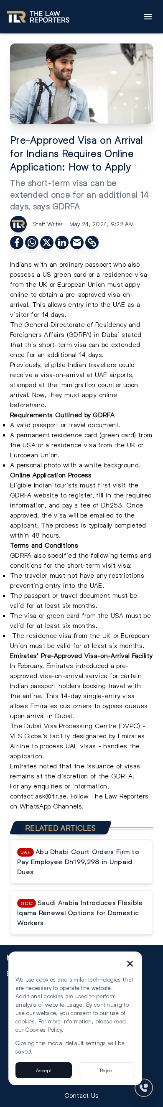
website (46, 495)
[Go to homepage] (38, 17)
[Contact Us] (144, 1088)
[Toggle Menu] (148, 16)
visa (114, 294)
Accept (43, 1070)
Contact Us (81, 1095)
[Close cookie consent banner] (130, 964)
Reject (107, 1070)
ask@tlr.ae (50, 796)
